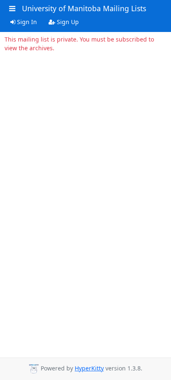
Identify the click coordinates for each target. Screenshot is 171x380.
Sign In (26, 22)
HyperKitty (89, 368)
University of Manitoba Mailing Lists (84, 8)
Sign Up (67, 22)
